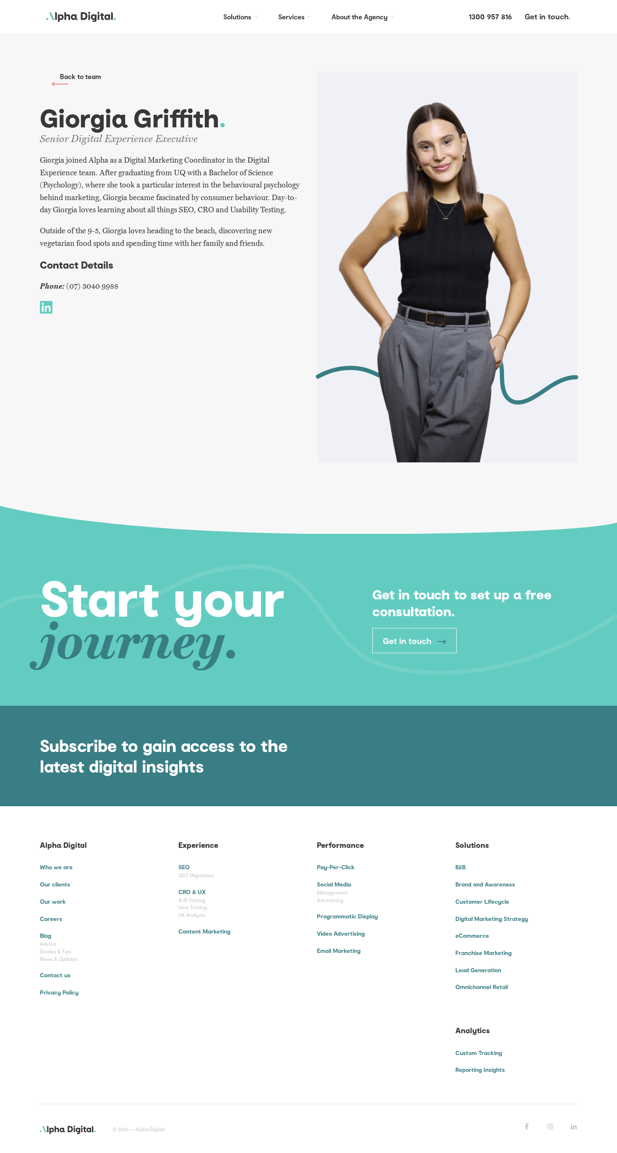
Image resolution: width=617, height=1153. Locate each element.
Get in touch (408, 641)
